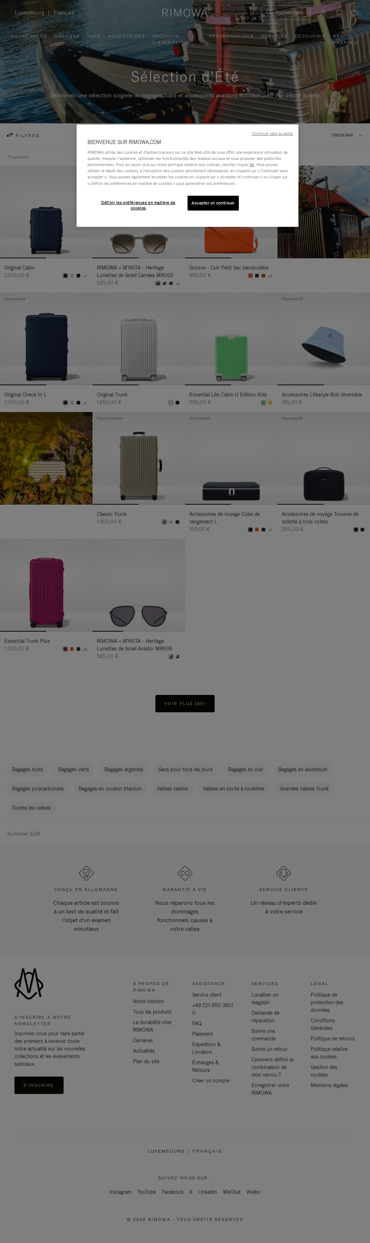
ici (252, 164)
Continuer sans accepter (272, 133)
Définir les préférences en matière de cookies (138, 205)
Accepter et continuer (213, 203)
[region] (187, 175)
